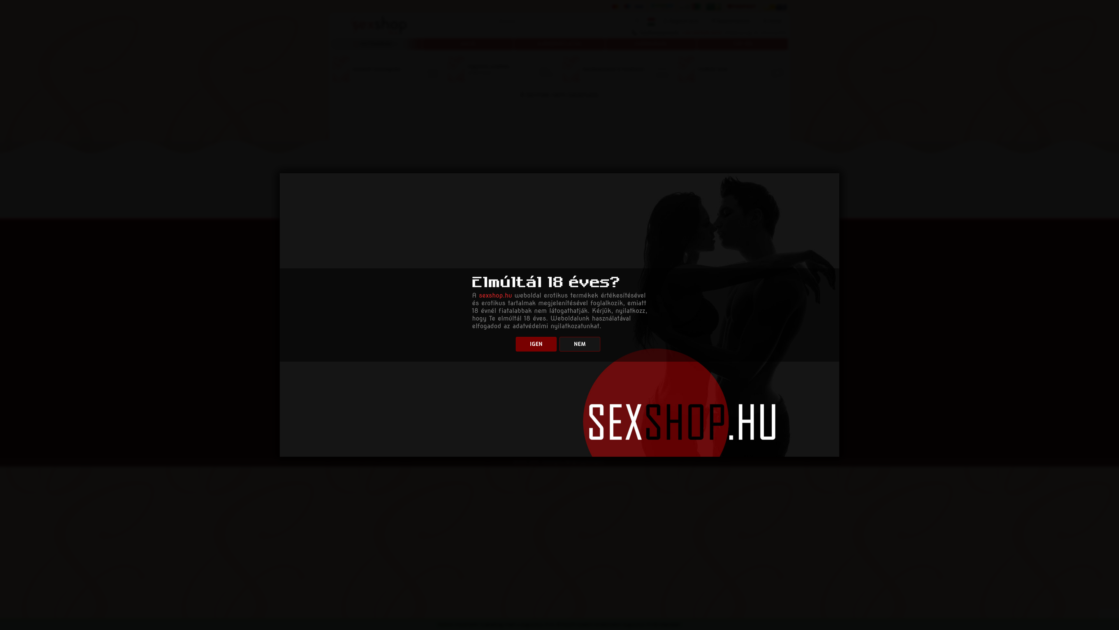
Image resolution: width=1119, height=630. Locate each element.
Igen (536, 344)
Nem (580, 344)
